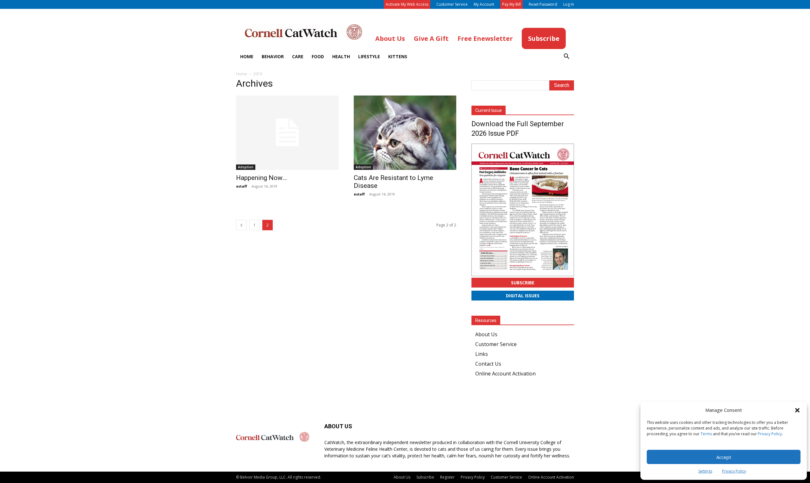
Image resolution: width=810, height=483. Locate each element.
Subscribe (522, 283)
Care (297, 56)
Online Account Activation (505, 373)
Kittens (397, 56)
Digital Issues (522, 296)
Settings (705, 471)
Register (447, 477)
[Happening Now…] (287, 133)
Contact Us (488, 363)
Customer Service (452, 4)
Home (246, 56)
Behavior (273, 56)
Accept (723, 457)
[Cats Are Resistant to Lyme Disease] (405, 133)
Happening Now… (261, 178)
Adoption (245, 167)
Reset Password (543, 4)
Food (318, 56)
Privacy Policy (770, 434)
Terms (706, 434)
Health (341, 56)
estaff (241, 186)
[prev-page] (241, 225)
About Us (486, 334)
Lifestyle (369, 56)
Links (481, 353)
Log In (568, 4)
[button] (797, 410)
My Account (484, 4)
